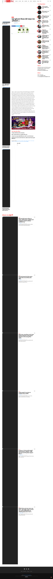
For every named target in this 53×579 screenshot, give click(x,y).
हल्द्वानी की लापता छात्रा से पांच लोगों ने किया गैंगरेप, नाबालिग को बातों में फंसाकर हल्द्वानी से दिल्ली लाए (6, 209)
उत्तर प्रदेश (20, 1)
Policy (31, 571)
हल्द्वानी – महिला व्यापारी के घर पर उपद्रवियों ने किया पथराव (6, 85)
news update (28, 140)
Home (22, 571)
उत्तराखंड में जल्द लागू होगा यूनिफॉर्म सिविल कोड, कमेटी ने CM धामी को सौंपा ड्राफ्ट (6, 147)
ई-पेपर (40, 1)
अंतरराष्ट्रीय (25, 1)
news (24, 140)
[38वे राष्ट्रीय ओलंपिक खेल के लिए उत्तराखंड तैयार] (6, 21)
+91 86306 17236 (42, 75)
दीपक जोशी (16, 22)
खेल (28, 1)
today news (32, 140)
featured (18, 140)
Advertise (24, 571)
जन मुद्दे (38, 1)
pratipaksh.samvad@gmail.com (42, 70)
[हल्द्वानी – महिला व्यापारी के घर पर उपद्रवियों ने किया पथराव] (6, 25)
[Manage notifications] (51, 577)
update (13, 141)
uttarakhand (16, 141)
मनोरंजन (31, 1)
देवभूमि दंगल (34, 1)
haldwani (21, 140)
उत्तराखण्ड (16, 1)
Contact (28, 571)
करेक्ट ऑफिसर (26, 141)
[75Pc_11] (23, 32)
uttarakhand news (22, 141)
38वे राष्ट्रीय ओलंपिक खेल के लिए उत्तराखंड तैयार (6, 23)
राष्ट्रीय (22, 1)
